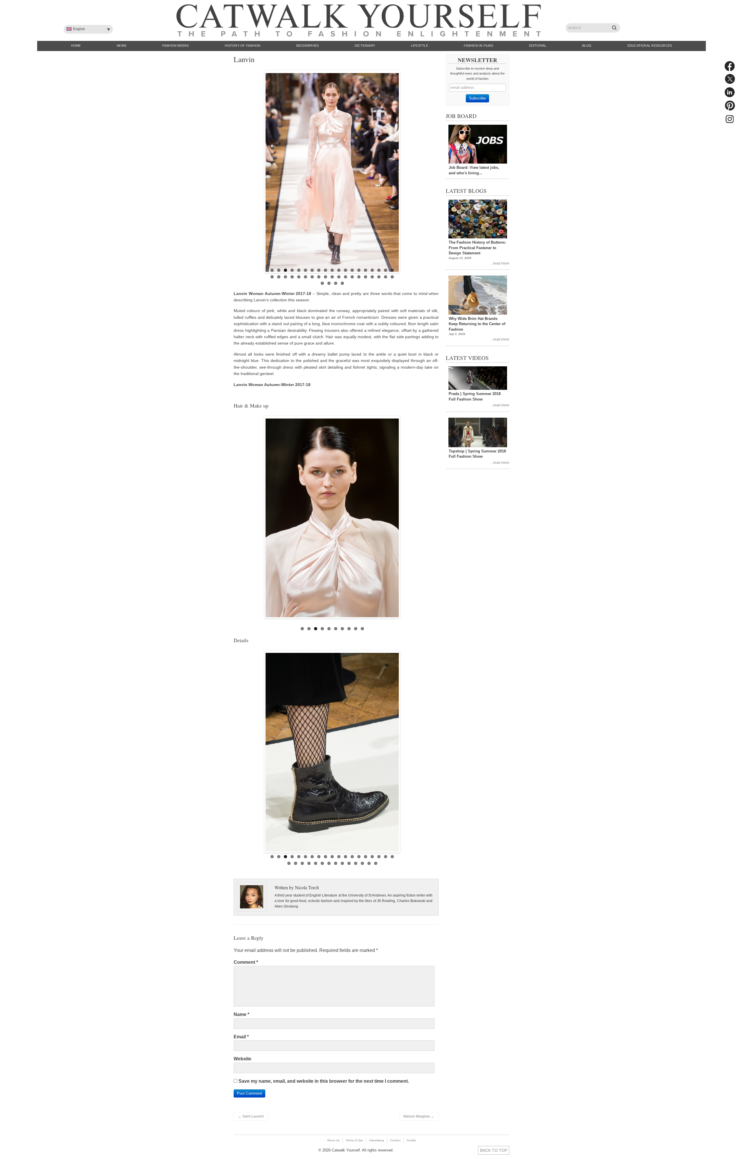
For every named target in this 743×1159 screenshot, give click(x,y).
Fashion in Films (478, 45)
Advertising (376, 1140)
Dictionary (365, 45)
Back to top (493, 1150)
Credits (411, 1140)
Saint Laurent (251, 1116)
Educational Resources (649, 45)
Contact (395, 1140)
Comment (246, 962)
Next (405, 170)
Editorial (538, 45)
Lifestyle (419, 45)
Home (76, 45)
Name (241, 1014)
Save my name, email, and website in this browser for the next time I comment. (324, 1081)
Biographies (307, 45)
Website (242, 1058)
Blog (586, 45)
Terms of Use (354, 1140)
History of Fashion (242, 45)
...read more (499, 263)
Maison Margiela (418, 1116)
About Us (333, 1140)
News (121, 45)
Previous (259, 170)
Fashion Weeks (175, 45)
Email (241, 1036)
